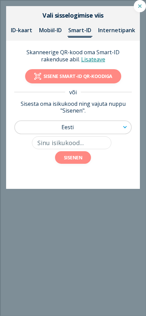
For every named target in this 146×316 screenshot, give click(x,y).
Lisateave (93, 59)
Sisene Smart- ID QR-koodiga (77, 76)
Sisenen (73, 157)
